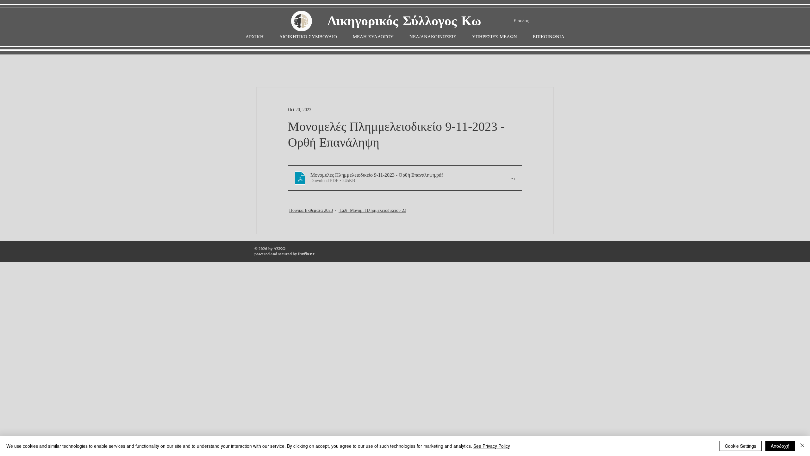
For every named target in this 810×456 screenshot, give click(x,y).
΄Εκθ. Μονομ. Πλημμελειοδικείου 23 (372, 210)
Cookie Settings (740, 446)
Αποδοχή (780, 446)
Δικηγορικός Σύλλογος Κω (404, 21)
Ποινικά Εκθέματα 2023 (311, 210)
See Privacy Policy (491, 446)
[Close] (802, 446)
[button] (373, 37)
